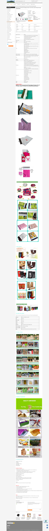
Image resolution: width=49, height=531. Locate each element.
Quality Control (23, 4)
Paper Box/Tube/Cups (9, 39)
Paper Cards (8, 38)
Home (8, 4)
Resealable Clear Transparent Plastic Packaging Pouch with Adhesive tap (34, 518)
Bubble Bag (8, 32)
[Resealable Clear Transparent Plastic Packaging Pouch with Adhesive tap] (34, 515)
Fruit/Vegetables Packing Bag (10, 14)
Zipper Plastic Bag (9, 8)
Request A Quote (33, 4)
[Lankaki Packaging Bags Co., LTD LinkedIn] (8, 525)
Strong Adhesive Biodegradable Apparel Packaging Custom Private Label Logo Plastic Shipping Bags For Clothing (18, 518)
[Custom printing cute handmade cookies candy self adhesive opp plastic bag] (23, 515)
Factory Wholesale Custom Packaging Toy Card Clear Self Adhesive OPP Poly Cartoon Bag (29, 518)
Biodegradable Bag (9, 27)
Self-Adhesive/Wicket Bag (9, 21)
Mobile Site (9, 528)
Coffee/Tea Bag (8, 13)
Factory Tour (18, 4)
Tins (7, 40)
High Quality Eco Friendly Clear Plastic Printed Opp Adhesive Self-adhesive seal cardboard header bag (39, 518)
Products (11, 4)
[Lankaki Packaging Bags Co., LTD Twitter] (9, 525)
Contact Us (28, 4)
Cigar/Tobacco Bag (9, 25)
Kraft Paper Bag (8, 26)
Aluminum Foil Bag (9, 19)
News (7, 526)
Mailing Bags (8, 20)
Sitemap (8, 527)
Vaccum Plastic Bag (9, 33)
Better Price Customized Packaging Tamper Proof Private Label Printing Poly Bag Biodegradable (21, 21)
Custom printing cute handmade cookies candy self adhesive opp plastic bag (23, 518)
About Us (15, 4)
